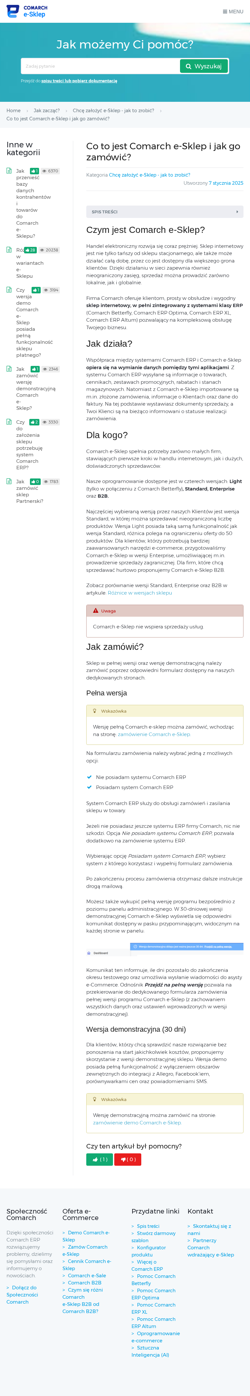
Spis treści (148, 1226)
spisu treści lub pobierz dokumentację (79, 80)
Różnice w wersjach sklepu (140, 593)
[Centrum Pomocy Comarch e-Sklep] (27, 11)
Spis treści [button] (105, 211)
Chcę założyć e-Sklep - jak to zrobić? (149, 175)
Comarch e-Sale (87, 1275)
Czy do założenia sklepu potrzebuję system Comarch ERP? (29, 445)
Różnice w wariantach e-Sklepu (30, 263)
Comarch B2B (85, 1283)
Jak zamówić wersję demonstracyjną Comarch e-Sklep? (36, 388)
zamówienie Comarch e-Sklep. (154, 734)
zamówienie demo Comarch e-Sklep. (137, 1123)
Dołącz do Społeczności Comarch (22, 1294)
